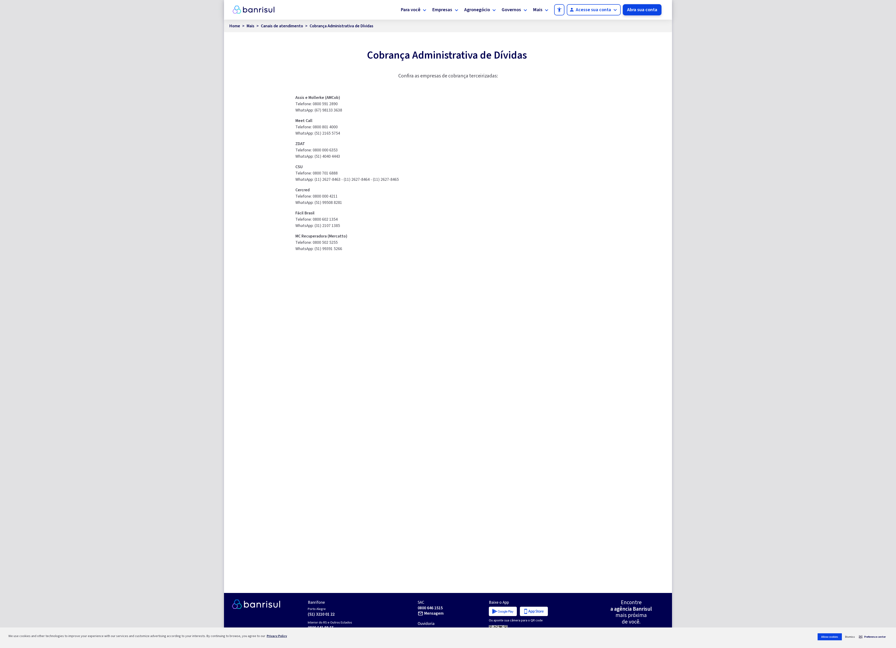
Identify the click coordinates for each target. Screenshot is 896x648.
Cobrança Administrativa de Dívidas (341, 26)
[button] (872, 637)
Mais (537, 9)
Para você (410, 9)
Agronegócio (477, 9)
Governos (511, 9)
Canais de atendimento (282, 26)
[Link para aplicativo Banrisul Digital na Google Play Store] (503, 611)
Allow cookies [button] (829, 637)
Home (234, 26)
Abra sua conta (642, 9)
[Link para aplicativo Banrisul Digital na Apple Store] (534, 611)
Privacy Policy (277, 636)
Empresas (442, 9)
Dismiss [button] (850, 637)
